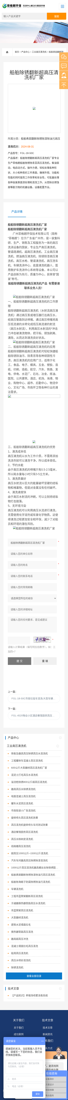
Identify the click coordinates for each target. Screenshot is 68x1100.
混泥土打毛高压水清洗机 (24, 774)
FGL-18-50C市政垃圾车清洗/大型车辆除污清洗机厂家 (36, 698)
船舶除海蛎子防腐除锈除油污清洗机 (30, 881)
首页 (17, 52)
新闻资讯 (47, 1034)
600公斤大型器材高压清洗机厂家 (29, 767)
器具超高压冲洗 (19, 939)
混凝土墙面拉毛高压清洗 (24, 946)
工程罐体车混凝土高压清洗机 (27, 760)
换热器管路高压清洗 (22, 931)
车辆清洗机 (17, 889)
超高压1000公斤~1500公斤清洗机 (29, 853)
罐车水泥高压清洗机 (22, 803)
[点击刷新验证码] (42, 640)
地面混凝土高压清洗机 (23, 796)
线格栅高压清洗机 (21, 846)
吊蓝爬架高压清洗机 (22, 910)
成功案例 (19, 1034)
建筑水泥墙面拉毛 (21, 924)
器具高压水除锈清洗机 (23, 789)
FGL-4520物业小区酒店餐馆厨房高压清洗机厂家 (36, 715)
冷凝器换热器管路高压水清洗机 (28, 903)
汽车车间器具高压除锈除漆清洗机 (29, 860)
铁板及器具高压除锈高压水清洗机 (29, 753)
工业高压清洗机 (39, 52)
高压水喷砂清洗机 (21, 960)
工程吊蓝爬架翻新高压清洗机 (27, 896)
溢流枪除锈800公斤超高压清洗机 (29, 782)
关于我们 (18, 1020)
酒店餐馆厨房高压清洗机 (24, 832)
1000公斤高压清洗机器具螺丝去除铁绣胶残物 (35, 867)
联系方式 (47, 1048)
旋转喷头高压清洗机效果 (24, 817)
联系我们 (47, 1040)
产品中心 (25, 52)
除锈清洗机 (17, 967)
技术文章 (47, 1020)
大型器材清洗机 (19, 917)
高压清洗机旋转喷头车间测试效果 (29, 824)
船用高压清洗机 (19, 953)
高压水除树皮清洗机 (22, 839)
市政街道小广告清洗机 (23, 810)
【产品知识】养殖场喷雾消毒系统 (29, 995)
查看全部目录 (34, 976)
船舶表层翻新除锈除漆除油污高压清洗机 (33, 874)
